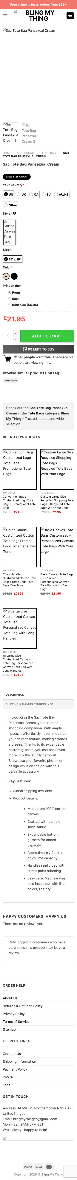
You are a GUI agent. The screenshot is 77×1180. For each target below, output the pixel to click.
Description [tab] (15, 694)
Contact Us (12, 1054)
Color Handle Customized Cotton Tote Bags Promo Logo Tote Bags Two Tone (19, 580)
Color (8, 267)
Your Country (13, 185)
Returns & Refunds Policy (23, 1006)
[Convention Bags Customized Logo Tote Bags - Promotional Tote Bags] (19, 469)
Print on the (12, 285)
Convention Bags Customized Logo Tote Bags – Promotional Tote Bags (19, 502)
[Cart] (70, 15)
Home (7, 153)
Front (16, 292)
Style (9, 213)
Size (7, 250)
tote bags (11, 380)
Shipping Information (19, 1061)
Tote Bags (50, 153)
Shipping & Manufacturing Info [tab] (29, 704)
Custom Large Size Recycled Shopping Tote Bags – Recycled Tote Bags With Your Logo (57, 502)
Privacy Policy (14, 1014)
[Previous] (9, 74)
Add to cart (47, 336)
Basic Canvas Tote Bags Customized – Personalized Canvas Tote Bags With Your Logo (56, 582)
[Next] (68, 74)
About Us (10, 998)
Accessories (26, 153)
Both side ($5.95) (25, 305)
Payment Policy (15, 1069)
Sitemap (9, 1029)
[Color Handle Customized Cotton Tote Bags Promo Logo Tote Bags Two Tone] (19, 547)
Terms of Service (16, 1022)
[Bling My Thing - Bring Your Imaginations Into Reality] (38, 16)
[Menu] (5, 16)
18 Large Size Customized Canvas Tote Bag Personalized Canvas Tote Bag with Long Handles (18, 663)
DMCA (8, 1077)
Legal (7, 1085)
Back (15, 299)
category (43, 413)
